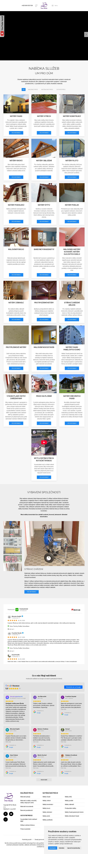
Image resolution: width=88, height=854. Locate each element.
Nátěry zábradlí (16, 303)
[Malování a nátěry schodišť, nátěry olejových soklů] (72, 237)
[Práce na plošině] (44, 383)
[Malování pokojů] (16, 237)
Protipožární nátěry (44, 303)
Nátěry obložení (44, 161)
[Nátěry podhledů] (16, 192)
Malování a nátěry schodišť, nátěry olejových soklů (71, 251)
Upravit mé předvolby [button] (73, 848)
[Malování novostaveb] (44, 335)
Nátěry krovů (16, 161)
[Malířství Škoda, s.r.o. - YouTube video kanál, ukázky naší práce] (2, 26)
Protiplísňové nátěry (16, 347)
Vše (24, 89)
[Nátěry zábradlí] (16, 290)
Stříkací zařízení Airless (27, 825)
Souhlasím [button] (53, 848)
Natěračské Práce (47, 89)
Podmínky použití (26, 839)
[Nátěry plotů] (72, 148)
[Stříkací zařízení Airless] (72, 290)
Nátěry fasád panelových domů (74, 812)
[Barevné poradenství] (44, 237)
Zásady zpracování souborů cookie (44, 839)
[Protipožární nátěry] (44, 290)
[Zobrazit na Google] (35, 697)
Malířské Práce (33, 89)
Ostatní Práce (60, 89)
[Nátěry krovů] (16, 148)
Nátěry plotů (71, 161)
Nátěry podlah (72, 205)
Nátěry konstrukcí (72, 116)
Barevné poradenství (44, 249)
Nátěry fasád (16, 116)
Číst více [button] (63, 709)
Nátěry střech (44, 116)
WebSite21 (6, 809)
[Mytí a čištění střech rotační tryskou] (44, 442)
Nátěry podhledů (16, 205)
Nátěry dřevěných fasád (72, 816)
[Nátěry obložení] (44, 148)
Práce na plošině (44, 396)
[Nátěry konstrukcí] (72, 103)
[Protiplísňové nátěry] (16, 335)
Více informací (16, 132)
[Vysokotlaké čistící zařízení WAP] (16, 383)
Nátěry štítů (44, 205)
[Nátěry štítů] (44, 192)
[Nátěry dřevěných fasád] (72, 383)
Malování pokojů (16, 249)
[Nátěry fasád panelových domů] (72, 335)
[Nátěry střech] (44, 103)
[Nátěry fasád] (16, 103)
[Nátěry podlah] (72, 192)
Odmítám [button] (61, 848)
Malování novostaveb (44, 347)
